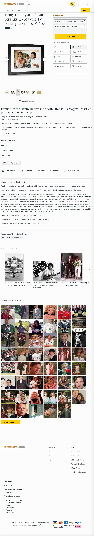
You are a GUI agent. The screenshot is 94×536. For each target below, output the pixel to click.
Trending (18, 10)
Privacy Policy (76, 452)
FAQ (72, 448)
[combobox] (48, 4)
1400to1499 (14, 237)
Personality (15, 163)
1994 (5, 163)
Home (3, 237)
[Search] (72, 4)
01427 (20, 237)
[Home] (14, 4)
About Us (52, 448)
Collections (9, 10)
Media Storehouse (33, 525)
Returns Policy (76, 456)
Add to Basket (70, 36)
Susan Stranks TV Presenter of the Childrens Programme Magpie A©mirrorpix (45, 285)
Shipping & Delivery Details (62, 123)
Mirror (8, 237)
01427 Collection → (10, 422)
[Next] (45, 59)
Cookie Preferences (78, 472)
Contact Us (8, 481)
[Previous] (7, 59)
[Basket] (83, 4)
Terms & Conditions (78, 464)
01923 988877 (11, 485)
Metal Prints (75, 468)
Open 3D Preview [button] (27, 101)
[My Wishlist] (79, 4)
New (25, 10)
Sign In (85, 10)
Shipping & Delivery (78, 460)
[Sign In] (88, 4)
